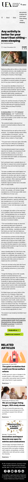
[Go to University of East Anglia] (10, 4)
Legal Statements (14, 475)
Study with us (12, 330)
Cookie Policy (17, 477)
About (7, 17)
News (14, 17)
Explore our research (13, 334)
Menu (24, 5)
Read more (5, 383)
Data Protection (19, 479)
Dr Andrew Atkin (6, 112)
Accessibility (5, 475)
